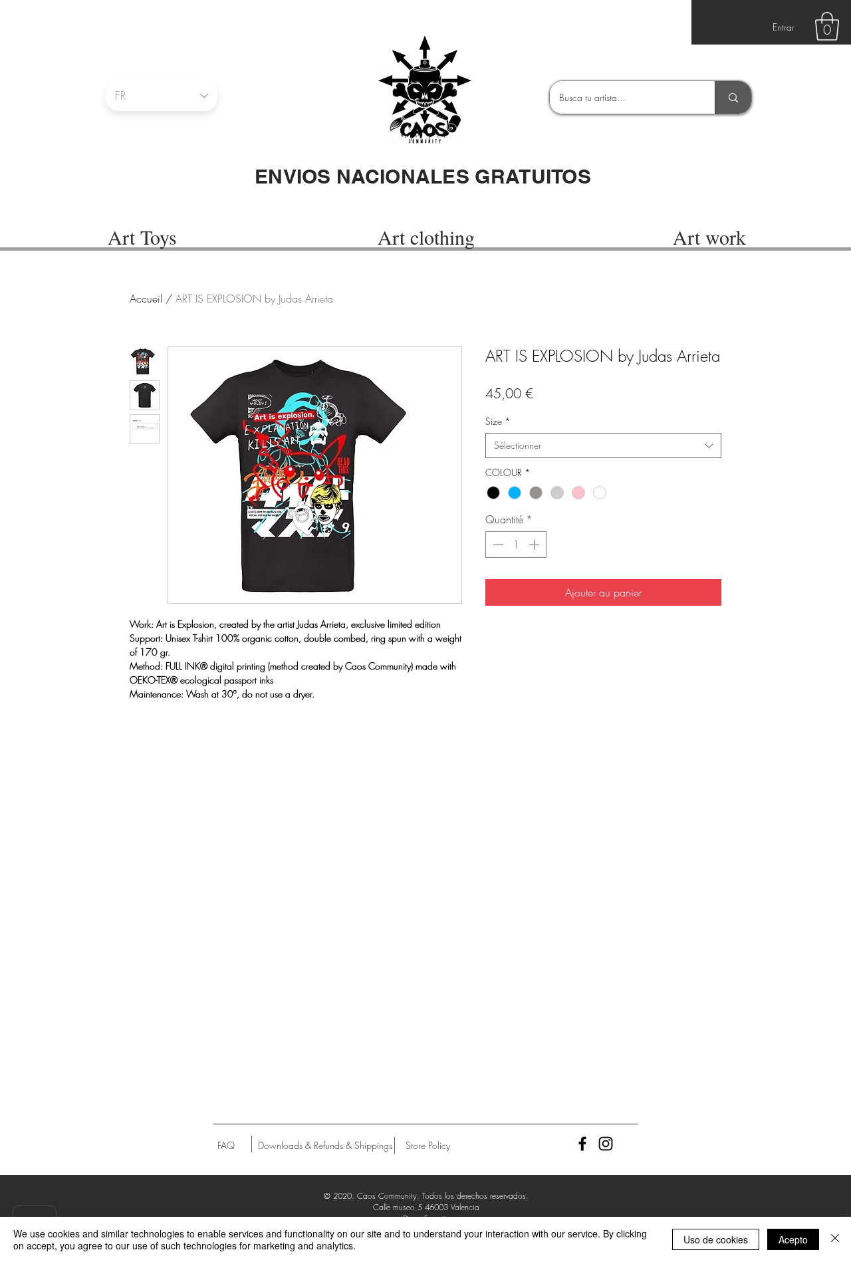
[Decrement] (496, 544)
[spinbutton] (516, 544)
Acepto (793, 1239)
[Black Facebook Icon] (582, 1143)
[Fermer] (835, 1239)
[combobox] (603, 445)
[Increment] (535, 544)
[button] (827, 26)
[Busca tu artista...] (733, 97)
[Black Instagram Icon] (605, 1143)
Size (498, 421)
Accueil (146, 298)
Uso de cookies (715, 1239)
